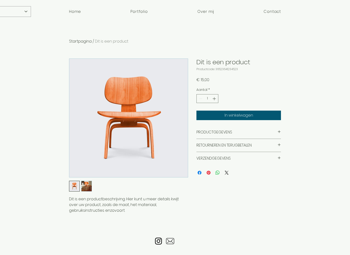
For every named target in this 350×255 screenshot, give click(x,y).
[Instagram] (158, 241)
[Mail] (170, 241)
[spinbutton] (207, 98)
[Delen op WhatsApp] (217, 173)
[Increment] (215, 98)
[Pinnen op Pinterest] (208, 173)
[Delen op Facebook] (199, 173)
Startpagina (80, 41)
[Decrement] (200, 98)
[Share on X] (227, 173)
